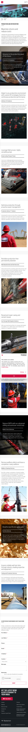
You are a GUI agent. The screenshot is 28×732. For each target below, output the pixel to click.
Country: (3, 659)
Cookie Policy (4, 367)
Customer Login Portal (6, 713)
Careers (2, 702)
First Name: (4, 632)
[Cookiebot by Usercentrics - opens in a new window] (21, 355)
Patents (2, 711)
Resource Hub (4, 706)
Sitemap (3, 704)
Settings (22, 372)
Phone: (3, 643)
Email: (2, 648)
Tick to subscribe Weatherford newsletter (13, 674)
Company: (3, 653)
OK (14, 376)
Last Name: (4, 638)
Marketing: (4, 672)
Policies (18, 702)
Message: (3, 664)
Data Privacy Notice (21, 704)
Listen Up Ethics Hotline (21, 712)
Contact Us (3, 708)
